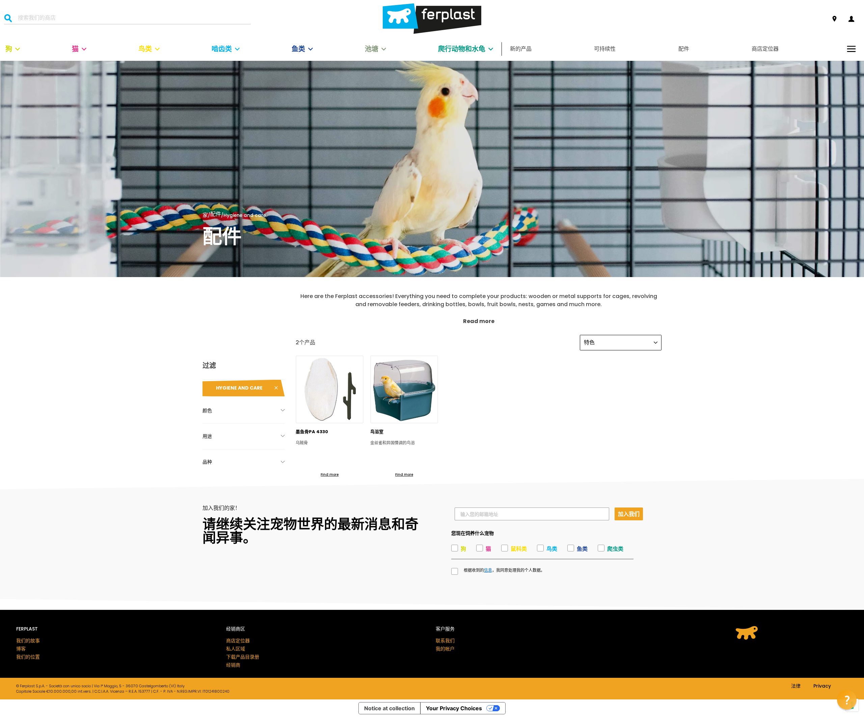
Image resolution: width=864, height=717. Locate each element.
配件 (683, 49)
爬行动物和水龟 (461, 49)
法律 (796, 686)
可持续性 (605, 49)
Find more (330, 474)
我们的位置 (28, 657)
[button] (847, 700)
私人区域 (235, 648)
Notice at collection (389, 708)
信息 (488, 570)
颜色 (207, 410)
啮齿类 (222, 49)
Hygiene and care (239, 388)
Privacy (822, 686)
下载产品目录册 (242, 657)
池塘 (371, 49)
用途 (207, 436)
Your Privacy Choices (454, 708)
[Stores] (834, 19)
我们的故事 (28, 640)
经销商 (233, 665)
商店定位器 (765, 49)
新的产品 (521, 49)
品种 (207, 462)
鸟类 (145, 49)
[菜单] (851, 48)
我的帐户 (445, 648)
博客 (21, 648)
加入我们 (629, 514)
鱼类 (298, 49)
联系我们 (445, 640)
